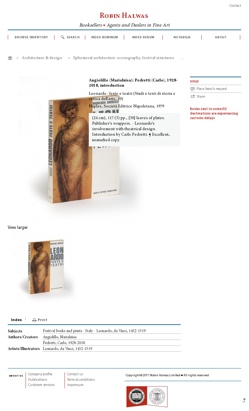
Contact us (75, 374)
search (72, 37)
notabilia (182, 37)
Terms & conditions (81, 380)
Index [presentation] (16, 320)
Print (42, 320)
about (221, 37)
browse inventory (31, 37)
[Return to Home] (11, 59)
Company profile (40, 374)
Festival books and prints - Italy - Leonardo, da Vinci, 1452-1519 (94, 331)
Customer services (41, 385)
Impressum (75, 385)
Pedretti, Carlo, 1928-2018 (64, 343)
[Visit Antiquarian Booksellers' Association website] (147, 397)
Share (200, 97)
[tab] (17, 320)
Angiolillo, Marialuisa (60, 337)
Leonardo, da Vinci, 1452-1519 (67, 349)
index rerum (143, 37)
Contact (235, 6)
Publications (37, 380)
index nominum (104, 37)
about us (16, 376)
